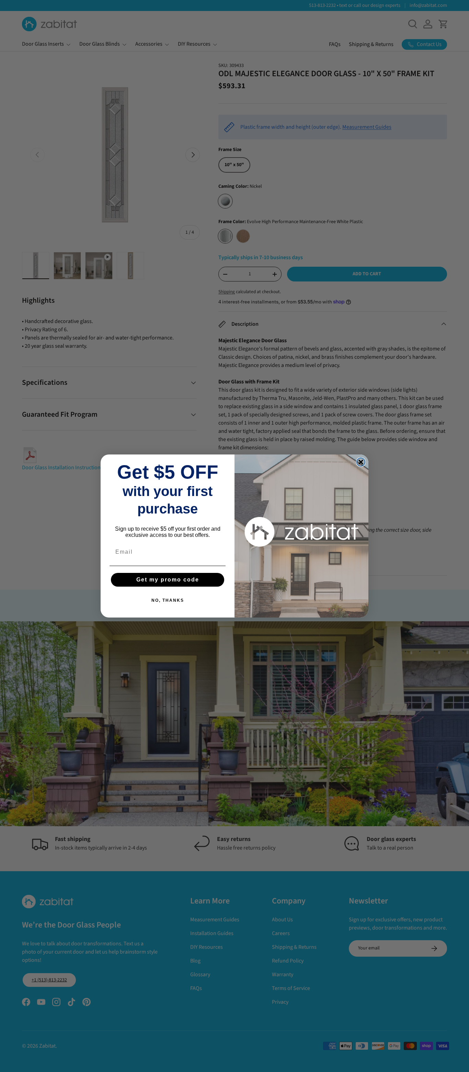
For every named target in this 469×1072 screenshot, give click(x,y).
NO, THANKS (167, 600)
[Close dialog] (361, 462)
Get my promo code (167, 580)
